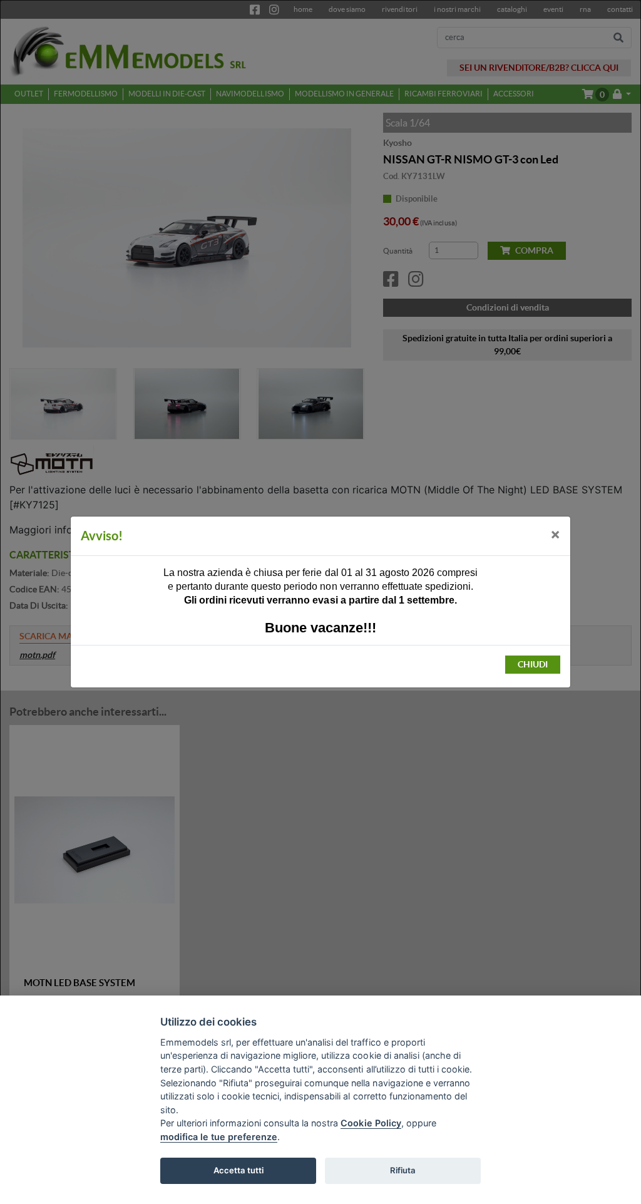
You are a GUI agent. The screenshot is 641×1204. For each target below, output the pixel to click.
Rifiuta (403, 1170)
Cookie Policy (371, 1123)
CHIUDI (533, 664)
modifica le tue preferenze (218, 1136)
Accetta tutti (238, 1170)
